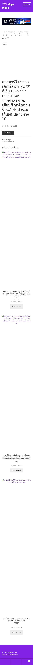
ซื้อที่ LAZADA (8, 132)
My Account (5, 662)
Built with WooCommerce (10, 654)
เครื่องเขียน (11, 32)
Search (16, 662)
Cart (25, 660)
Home (5, 32)
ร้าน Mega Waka (8, 5)
